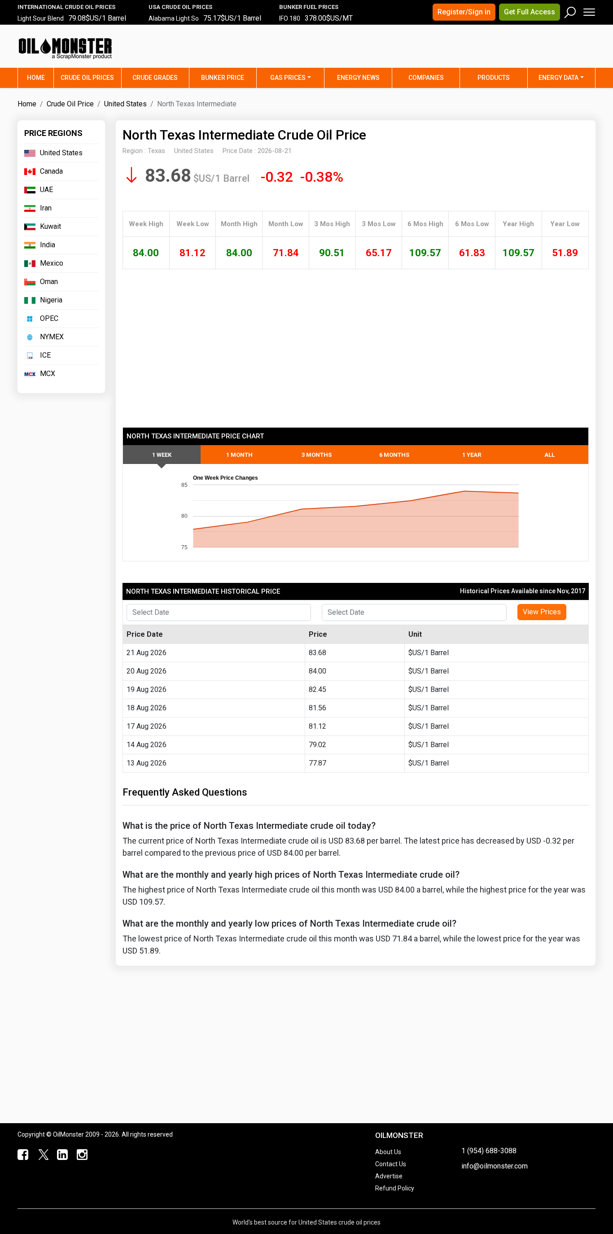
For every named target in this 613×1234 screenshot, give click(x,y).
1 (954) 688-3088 (489, 1150)
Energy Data (558, 77)
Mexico (51, 263)
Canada (51, 171)
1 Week (161, 454)
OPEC (49, 318)
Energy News (358, 77)
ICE (45, 355)
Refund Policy (394, 1188)
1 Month (239, 454)
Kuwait (50, 226)
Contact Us (390, 1164)
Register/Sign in (464, 12)
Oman (49, 281)
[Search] (570, 10)
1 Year (471, 454)
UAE (46, 189)
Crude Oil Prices (87, 77)
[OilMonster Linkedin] (61, 1155)
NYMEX (52, 337)
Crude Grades (155, 77)
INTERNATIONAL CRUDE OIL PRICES (66, 7)
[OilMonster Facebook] (22, 1155)
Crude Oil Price (70, 104)
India (47, 245)
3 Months (317, 454)
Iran (46, 208)
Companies (426, 77)
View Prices (542, 612)
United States (125, 104)
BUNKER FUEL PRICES (308, 7)
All (549, 454)
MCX (47, 373)
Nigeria (51, 300)
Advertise (389, 1176)
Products (493, 77)
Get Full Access (529, 12)
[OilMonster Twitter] (42, 1155)
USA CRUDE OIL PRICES (180, 7)
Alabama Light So (174, 18)
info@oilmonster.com (494, 1166)
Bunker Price (222, 77)
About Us (388, 1151)
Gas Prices (288, 77)
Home (40, 77)
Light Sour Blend (41, 18)
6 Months (394, 454)
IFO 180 (289, 18)
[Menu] (588, 10)
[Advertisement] (484, 51)
